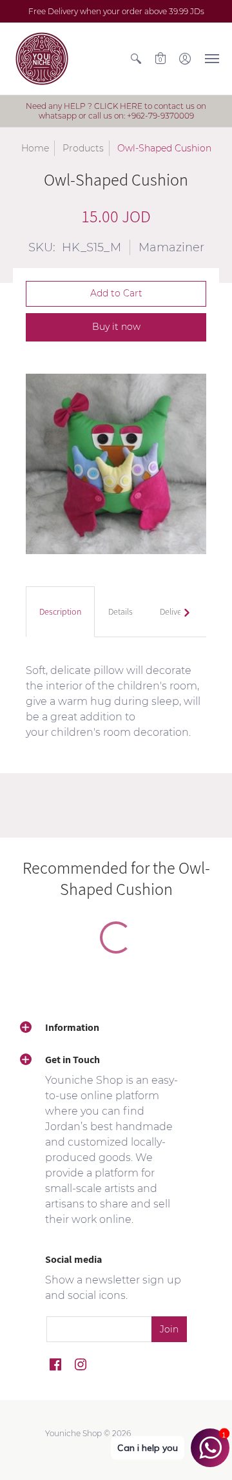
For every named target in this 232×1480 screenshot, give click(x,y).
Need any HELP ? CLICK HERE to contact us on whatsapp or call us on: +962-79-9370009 (116, 110)
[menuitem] (136, 59)
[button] (136, 59)
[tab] (60, 612)
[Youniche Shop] (42, 59)
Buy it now (116, 326)
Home (35, 148)
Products (83, 148)
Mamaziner (171, 247)
